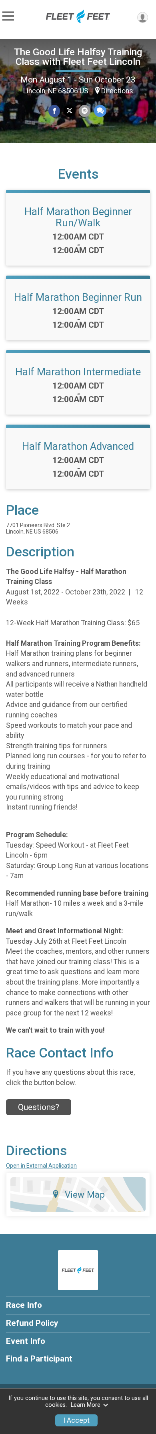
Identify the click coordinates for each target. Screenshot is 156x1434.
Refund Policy (32, 1323)
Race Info (24, 1305)
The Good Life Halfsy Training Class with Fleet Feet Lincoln (78, 56)
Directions (117, 91)
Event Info (25, 1341)
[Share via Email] (84, 111)
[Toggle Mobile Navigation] (8, 16)
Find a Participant (39, 1359)
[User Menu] (142, 17)
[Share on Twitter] (69, 111)
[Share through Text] (100, 111)
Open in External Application (41, 1165)
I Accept (76, 1420)
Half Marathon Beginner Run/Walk (78, 217)
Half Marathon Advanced (78, 446)
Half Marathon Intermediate (78, 372)
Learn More (85, 1405)
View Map (85, 1194)
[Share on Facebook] (54, 111)
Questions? (38, 1107)
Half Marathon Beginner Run (78, 297)
